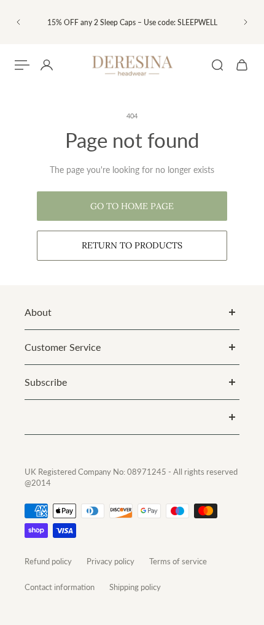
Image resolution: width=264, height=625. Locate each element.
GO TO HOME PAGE (132, 206)
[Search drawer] (217, 65)
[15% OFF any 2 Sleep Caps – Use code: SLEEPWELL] (132, 22)
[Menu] (22, 65)
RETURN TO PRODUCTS (132, 245)
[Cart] (242, 65)
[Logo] (132, 65)
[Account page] (46, 65)
